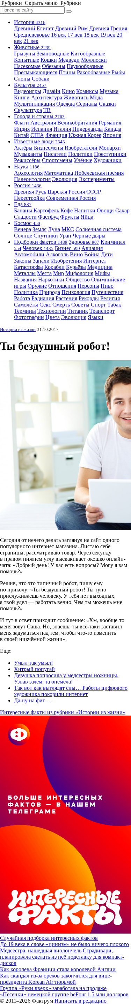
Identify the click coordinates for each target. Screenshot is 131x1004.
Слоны (22, 79)
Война (92, 254)
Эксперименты (97, 179)
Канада (112, 129)
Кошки (49, 60)
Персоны (88, 286)
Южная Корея (84, 135)
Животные (32, 47)
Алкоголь (57, 254)
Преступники (110, 154)
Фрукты (69, 217)
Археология (28, 173)
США (37, 135)
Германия (110, 123)
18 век (91, 35)
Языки (95, 317)
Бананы (23, 210)
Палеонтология (32, 179)
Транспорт (102, 311)
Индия (22, 129)
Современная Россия (71, 198)
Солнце (23, 236)
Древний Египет (34, 28)
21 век (30, 41)
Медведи (69, 60)
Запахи (41, 261)
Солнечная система (98, 229)
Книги (22, 97)
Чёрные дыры (89, 236)
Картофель (46, 210)
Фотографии (29, 317)
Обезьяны (53, 66)
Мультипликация (34, 104)
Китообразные (88, 53)
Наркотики (51, 279)
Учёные (83, 160)
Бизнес (67, 248)
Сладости (25, 217)
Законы (22, 261)
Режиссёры (27, 160)
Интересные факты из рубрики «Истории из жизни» (62, 712)
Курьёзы (76, 267)
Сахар (122, 210)
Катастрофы (28, 267)
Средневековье (32, 35)
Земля (39, 229)
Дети (107, 254)
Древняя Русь (30, 192)
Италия (62, 129)
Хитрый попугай (34, 669)
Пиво (107, 286)
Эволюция (64, 179)
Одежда (65, 104)
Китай (21, 135)
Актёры (23, 148)
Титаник (77, 311)
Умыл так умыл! (33, 663)
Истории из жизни (18, 329)
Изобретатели (81, 148)
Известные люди (39, 141)
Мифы (102, 273)
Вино (76, 254)
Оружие (37, 286)
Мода (96, 97)
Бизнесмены (48, 148)
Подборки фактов (40, 242)
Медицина (99, 267)
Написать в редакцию (80, 1001)
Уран (65, 236)
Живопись (76, 97)
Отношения (62, 286)
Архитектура (46, 97)
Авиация (92, 248)
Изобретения (66, 261)
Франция (56, 135)
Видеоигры (27, 91)
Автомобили (29, 254)
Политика (26, 292)
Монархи (110, 148)
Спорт (98, 305)
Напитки (84, 210)
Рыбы (118, 72)
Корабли (54, 267)
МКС (67, 229)
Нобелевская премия (99, 173)
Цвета (52, 317)
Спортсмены (57, 160)
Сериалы (86, 104)
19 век (107, 35)
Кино (68, 91)
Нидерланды (87, 129)
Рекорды (89, 298)
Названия (25, 279)
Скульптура (28, 110)
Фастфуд (48, 217)
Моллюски (94, 60)
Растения (66, 298)
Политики (80, 154)
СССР (93, 192)
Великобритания (77, 123)
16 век (58, 35)
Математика (58, 173)
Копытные (26, 60)
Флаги (21, 123)
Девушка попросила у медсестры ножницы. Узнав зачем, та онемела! (66, 678)
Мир (58, 273)
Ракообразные (93, 72)
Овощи (105, 210)
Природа (49, 292)
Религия (110, 298)
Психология (75, 292)
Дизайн (51, 91)
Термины (25, 311)
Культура (30, 85)
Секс (45, 305)
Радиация (42, 298)
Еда (22, 204)
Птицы (67, 72)
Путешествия (107, 292)
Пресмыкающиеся (35, 72)
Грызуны (24, 53)
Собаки (41, 79)
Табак (114, 305)
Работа (22, 298)
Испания (41, 129)
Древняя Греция (108, 28)
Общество (78, 279)
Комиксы (87, 91)
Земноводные (53, 53)
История (29, 22)
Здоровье (84, 242)
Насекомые (27, 66)
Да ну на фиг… (32, 700)
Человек (38, 248)
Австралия (43, 123)
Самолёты (26, 305)
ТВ (47, 110)
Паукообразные (85, 66)
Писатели (55, 154)
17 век (74, 35)
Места (44, 273)
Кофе (66, 210)
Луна (54, 229)
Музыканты (28, 154)
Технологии (51, 311)
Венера (22, 229)
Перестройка (29, 198)
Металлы (25, 273)
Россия (28, 185)
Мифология (79, 273)
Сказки (107, 104)
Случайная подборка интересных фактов (49, 938)
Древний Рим (71, 28)
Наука (26, 166)
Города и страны (39, 116)
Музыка (109, 91)
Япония (112, 135)
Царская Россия (66, 192)
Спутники (46, 236)
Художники (108, 160)
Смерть (61, 305)
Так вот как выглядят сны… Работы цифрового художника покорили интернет (71, 691)
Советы (80, 305)
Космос (27, 223)
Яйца (87, 217)
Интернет (94, 261)
